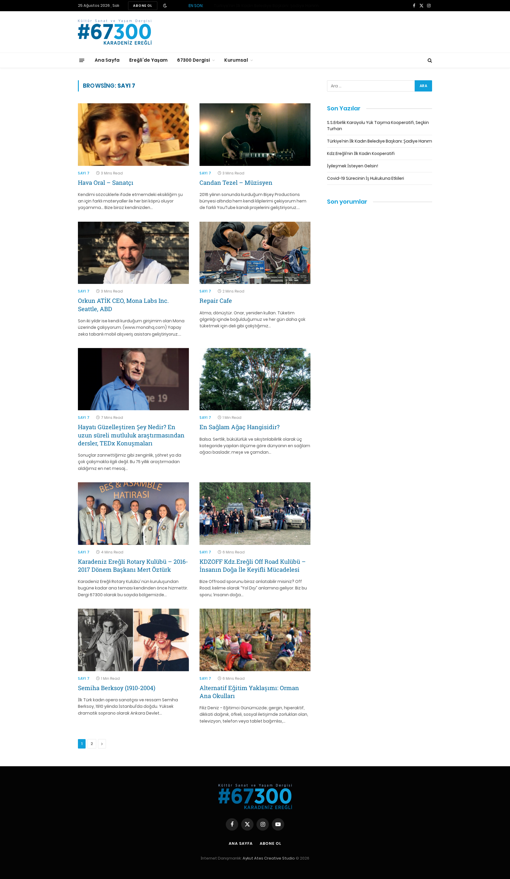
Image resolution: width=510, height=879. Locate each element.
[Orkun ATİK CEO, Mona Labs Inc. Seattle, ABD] (133, 253)
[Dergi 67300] (114, 32)
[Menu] (81, 60)
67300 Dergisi (193, 60)
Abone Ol (270, 843)
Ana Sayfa (107, 60)
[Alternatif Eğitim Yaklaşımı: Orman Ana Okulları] (255, 640)
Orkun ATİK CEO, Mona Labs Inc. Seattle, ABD (123, 304)
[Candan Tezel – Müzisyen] (255, 134)
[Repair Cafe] (255, 253)
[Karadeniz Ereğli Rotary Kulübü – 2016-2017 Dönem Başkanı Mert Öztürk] (133, 513)
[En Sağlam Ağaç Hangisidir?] (255, 379)
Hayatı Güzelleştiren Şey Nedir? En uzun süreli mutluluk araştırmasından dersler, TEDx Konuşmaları (131, 435)
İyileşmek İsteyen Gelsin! (352, 166)
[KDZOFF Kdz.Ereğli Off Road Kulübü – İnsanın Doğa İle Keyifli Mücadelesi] (255, 513)
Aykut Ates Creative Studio (269, 858)
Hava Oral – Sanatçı (105, 182)
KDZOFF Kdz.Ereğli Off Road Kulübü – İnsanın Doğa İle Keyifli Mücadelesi (253, 565)
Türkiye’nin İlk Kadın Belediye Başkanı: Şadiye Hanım (266, 5)
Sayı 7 (84, 173)
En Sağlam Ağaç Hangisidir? (239, 427)
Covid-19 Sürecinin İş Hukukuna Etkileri (365, 178)
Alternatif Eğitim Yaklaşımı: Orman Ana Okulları (249, 692)
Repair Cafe (216, 300)
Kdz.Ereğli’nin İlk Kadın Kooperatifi (361, 153)
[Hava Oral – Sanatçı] (133, 134)
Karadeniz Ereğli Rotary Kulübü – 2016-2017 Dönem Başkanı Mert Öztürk (133, 565)
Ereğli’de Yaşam (148, 60)
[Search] (429, 60)
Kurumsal (236, 60)
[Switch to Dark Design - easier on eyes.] (165, 6)
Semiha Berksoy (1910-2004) (116, 688)
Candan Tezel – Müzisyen (236, 182)
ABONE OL (142, 5)
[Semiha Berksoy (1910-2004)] (133, 640)
